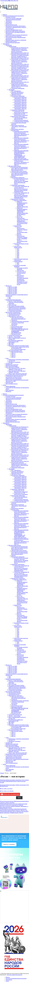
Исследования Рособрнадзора (18, 349)
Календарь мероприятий (11, 366)
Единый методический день (15, 335)
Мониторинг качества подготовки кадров (18, 345)
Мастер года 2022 (12, 292)
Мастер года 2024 (12, 289)
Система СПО (9, 363)
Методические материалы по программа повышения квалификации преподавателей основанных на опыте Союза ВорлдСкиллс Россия (22, 280)
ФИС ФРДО (11, 343)
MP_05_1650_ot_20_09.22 (6, 788)
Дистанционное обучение (14, 313)
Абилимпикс (11, 89)
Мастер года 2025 (12, 288)
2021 (18, 256)
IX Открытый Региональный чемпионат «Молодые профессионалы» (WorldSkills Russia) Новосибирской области (21, 181)
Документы (8, 21)
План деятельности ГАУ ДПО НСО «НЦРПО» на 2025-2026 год (16, 369)
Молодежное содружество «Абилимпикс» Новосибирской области (18, 126)
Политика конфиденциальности (14, 974)
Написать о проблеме (9, 844)
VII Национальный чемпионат (21, 121)
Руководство (9, 23)
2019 (18, 253)
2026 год (13, 353)
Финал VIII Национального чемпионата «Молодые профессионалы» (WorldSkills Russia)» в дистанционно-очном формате (22, 220)
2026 (9, 298)
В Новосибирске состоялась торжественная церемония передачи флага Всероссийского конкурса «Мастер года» (13, 809)
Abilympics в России (16, 94)
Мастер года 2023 (12, 290)
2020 (18, 255)
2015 (18, 248)
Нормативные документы (17, 129)
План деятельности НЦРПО (12, 367)
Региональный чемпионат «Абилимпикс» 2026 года (20, 98)
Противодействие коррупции (13, 42)
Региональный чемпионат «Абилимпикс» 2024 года (20, 103)
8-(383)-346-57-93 (14, 0)
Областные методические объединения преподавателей (18, 318)
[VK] (3, 3)
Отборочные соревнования (17, 88)
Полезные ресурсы (15, 334)
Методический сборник (17, 352)
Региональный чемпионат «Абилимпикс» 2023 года (20, 105)
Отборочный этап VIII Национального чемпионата (21, 114)
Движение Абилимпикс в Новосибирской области (17, 93)
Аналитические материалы (14, 310)
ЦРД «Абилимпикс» (16, 91)
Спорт (7, 358)
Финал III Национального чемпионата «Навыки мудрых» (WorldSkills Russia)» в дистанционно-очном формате (22, 238)
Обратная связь (9, 382)
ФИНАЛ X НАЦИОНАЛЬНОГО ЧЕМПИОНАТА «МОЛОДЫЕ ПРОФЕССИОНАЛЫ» (22, 204)
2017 (18, 251)
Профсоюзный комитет (11, 41)
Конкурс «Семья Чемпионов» (15, 301)
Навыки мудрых (18, 225)
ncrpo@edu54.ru (5, 0)
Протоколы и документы (14, 362)
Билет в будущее (12, 304)
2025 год (13, 354)
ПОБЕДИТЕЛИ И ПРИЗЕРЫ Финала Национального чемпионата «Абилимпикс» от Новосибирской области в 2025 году (21, 134)
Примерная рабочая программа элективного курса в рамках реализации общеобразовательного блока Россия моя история (14, 781)
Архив (4, 385)
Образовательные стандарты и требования (16, 40)
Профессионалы (12, 46)
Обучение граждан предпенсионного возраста (21, 273)
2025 (9, 297)
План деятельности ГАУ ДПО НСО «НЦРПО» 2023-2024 (16, 371)
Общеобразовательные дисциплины (20, 321)
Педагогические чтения (17, 326)
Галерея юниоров (18, 261)
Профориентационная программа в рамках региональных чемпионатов (17, 308)
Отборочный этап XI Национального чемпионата (21, 112)
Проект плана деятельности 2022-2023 (17, 373)
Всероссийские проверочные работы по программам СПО (20, 347)
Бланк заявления (10, 390)
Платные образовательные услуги (14, 29)
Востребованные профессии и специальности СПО (15, 341)
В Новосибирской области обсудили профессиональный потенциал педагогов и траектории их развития (13, 804)
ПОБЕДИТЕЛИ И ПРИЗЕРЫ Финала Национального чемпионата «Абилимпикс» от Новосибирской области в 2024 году (21, 140)
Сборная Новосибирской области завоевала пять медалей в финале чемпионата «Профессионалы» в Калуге (14, 812)
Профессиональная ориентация (13, 299)
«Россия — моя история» (14, 336)
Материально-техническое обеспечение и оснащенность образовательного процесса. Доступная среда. (16, 27)
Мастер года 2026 (12, 287)
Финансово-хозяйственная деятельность (15, 31)
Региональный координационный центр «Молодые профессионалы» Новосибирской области (19, 168)
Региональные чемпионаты (17, 96)
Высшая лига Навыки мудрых (21, 243)
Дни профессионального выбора (16, 306)
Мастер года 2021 (12, 293)
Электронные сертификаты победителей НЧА (20, 118)
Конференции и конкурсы (12, 364)
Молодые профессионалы (14, 166)
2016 (18, 250)
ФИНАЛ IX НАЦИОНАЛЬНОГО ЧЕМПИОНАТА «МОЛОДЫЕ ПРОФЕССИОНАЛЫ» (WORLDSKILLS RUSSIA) (22, 211)
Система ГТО (11, 360)
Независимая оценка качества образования (16, 374)
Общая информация (10, 386)
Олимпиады (14, 320)
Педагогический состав (11, 24)
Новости (5, 14)
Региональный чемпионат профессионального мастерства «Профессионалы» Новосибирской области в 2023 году (19, 85)
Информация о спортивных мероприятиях (18, 359)
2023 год (13, 357)
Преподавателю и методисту (15, 316)
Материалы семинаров (16, 327)
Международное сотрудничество (13, 36)
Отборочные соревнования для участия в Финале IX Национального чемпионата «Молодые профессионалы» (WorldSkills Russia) (21, 195)
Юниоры (13, 176)
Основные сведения (10, 17)
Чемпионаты (9, 45)
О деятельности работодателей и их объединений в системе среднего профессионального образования (14, 377)
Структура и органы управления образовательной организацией (13, 19)
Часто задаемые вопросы (12, 383)
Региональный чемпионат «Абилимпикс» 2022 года (20, 108)
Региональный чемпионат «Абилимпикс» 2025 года (20, 100)
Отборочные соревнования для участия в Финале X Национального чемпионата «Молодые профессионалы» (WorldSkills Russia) (21, 189)
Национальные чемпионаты (18, 116)
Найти (19, 797)
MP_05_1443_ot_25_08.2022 (6, 791)
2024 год (13, 355)
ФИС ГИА (11, 344)
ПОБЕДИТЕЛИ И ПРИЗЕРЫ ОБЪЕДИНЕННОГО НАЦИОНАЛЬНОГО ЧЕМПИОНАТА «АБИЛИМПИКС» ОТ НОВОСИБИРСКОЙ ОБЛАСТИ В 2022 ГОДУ (21, 154)
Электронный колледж (13, 315)
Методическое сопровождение (13, 312)
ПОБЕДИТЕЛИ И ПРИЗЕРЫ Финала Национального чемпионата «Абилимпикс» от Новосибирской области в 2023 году (21, 147)
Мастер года (9, 285)
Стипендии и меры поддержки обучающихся (16, 35)
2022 (18, 245)
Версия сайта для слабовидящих (11, 794)
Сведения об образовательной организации (13, 15)
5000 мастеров (20, 270)
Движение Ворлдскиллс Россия (18, 171)
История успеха (15, 130)
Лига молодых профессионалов (18, 247)
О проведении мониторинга (15, 311)
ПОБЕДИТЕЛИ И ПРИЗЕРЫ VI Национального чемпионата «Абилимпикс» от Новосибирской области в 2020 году (21, 162)
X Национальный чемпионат (21, 120)
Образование (9, 22)
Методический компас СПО (15, 350)
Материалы (8, 391)
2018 (18, 252)
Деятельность (6, 43)
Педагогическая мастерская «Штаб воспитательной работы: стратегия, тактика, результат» (14, 802)
